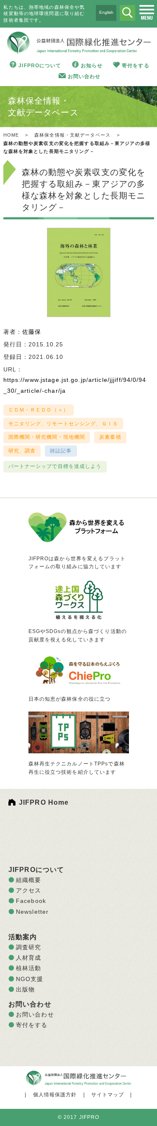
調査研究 (28, 947)
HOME (11, 134)
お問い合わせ (84, 76)
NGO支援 (30, 979)
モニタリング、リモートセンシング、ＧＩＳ (63, 424)
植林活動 (28, 968)
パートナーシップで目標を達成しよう (55, 466)
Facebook (31, 900)
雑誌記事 (61, 451)
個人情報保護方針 (55, 1095)
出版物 (25, 989)
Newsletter (32, 911)
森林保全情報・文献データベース (72, 134)
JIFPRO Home (44, 802)
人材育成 (28, 957)
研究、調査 (22, 451)
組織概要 (28, 880)
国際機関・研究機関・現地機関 (46, 437)
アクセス (28, 890)
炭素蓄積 (110, 437)
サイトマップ (107, 1095)
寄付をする (135, 66)
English (106, 12)
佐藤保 (31, 331)
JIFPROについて (39, 66)
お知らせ (92, 66)
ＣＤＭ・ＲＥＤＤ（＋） (38, 410)
